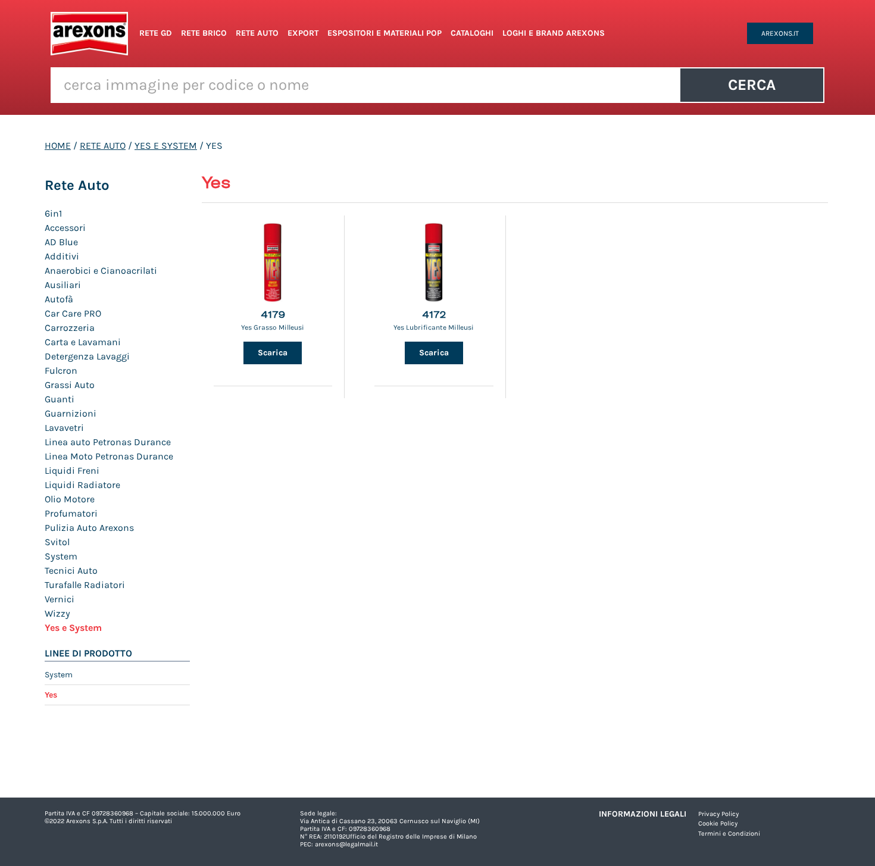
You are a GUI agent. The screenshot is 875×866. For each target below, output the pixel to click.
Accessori (65, 227)
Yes (51, 695)
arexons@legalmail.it (346, 844)
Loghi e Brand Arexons (553, 33)
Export (303, 33)
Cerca (752, 85)
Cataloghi (472, 33)
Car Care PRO (73, 313)
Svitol (57, 542)
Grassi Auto (70, 384)
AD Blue (61, 242)
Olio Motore (70, 499)
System (61, 556)
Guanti (59, 399)
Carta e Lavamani (83, 342)
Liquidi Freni (72, 470)
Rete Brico (204, 33)
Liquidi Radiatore (82, 484)
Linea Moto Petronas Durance (109, 456)
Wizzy (57, 613)
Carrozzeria (70, 327)
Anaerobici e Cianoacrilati (101, 270)
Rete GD (155, 33)
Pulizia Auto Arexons (89, 527)
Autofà (59, 299)
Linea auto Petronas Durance (108, 442)
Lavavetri (64, 427)
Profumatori (71, 513)
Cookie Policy (718, 823)
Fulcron (61, 370)
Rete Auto (257, 33)
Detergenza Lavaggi (87, 356)
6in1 (53, 213)
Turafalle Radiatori (85, 584)
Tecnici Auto (71, 570)
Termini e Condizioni (729, 833)
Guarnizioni (70, 413)
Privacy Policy (718, 814)
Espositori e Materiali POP (384, 33)
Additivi (62, 256)
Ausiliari (63, 284)
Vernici (59, 599)
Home (58, 145)
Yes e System (166, 145)
